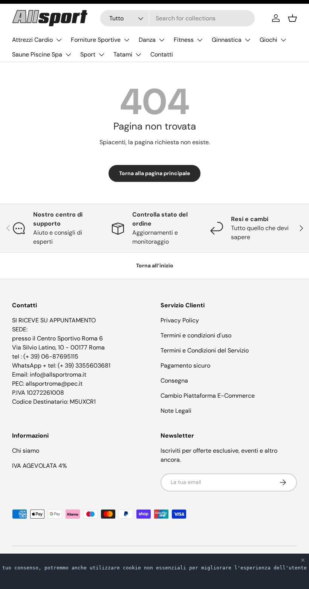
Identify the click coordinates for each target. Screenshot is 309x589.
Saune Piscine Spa (37, 54)
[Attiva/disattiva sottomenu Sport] (101, 54)
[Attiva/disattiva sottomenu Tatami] (138, 54)
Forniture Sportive (96, 40)
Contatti (161, 54)
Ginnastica (227, 40)
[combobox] (177, 18)
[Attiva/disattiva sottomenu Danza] (161, 39)
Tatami (122, 54)
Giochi (268, 40)
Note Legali (176, 411)
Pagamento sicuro (185, 365)
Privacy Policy (180, 320)
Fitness (184, 40)
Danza (147, 40)
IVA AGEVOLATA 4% (39, 466)
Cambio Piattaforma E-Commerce (208, 396)
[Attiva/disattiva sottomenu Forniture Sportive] (126, 39)
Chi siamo (25, 451)
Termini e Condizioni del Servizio (205, 350)
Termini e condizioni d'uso (196, 335)
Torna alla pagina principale (154, 173)
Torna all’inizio (154, 265)
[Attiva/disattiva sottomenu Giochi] (283, 39)
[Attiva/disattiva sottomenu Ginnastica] (247, 39)
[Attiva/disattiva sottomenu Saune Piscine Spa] (68, 54)
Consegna (174, 381)
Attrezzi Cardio (32, 40)
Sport (87, 54)
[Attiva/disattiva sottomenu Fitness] (199, 39)
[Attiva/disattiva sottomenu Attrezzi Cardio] (58, 39)
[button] (292, 18)
